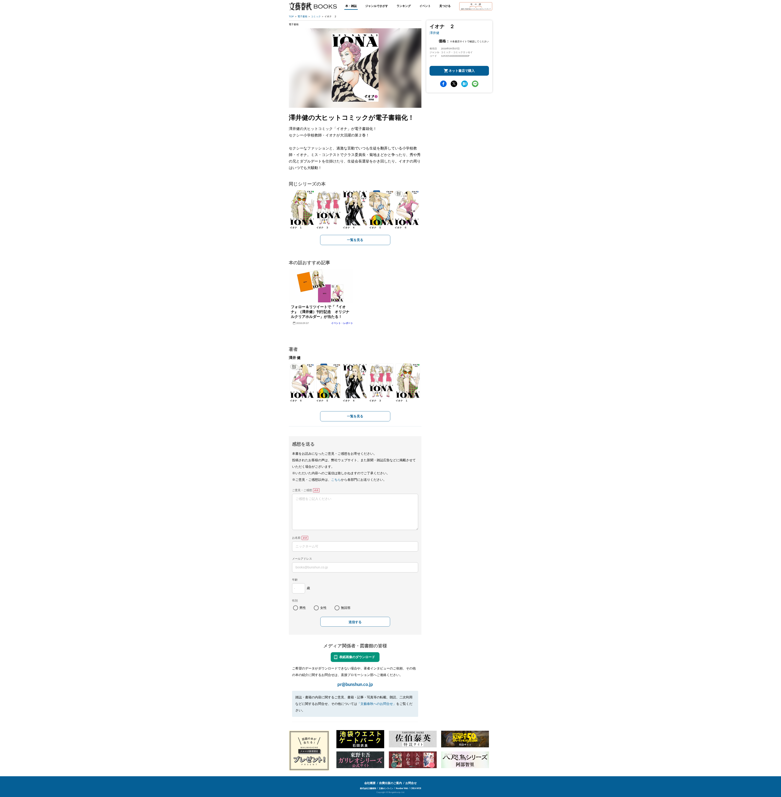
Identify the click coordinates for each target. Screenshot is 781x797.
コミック (316, 16)
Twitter (454, 84)
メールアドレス (302, 558)
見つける (445, 6)
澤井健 (434, 33)
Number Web (402, 788)
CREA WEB (416, 788)
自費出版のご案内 (390, 783)
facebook (443, 84)
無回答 (346, 607)
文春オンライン (386, 788)
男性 (302, 607)
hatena (464, 84)
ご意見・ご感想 (302, 490)
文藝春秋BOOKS (313, 6)
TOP (291, 16)
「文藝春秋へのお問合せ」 (376, 703)
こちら (336, 479)
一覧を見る (355, 240)
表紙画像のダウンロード (357, 657)
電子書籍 (302, 16)
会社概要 (370, 783)
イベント (425, 6)
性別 (295, 600)
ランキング (404, 6)
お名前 (296, 537)
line (475, 84)
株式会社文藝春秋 (368, 788)
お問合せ (411, 783)
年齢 (295, 579)
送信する (355, 622)
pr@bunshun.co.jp (355, 684)
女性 (323, 607)
